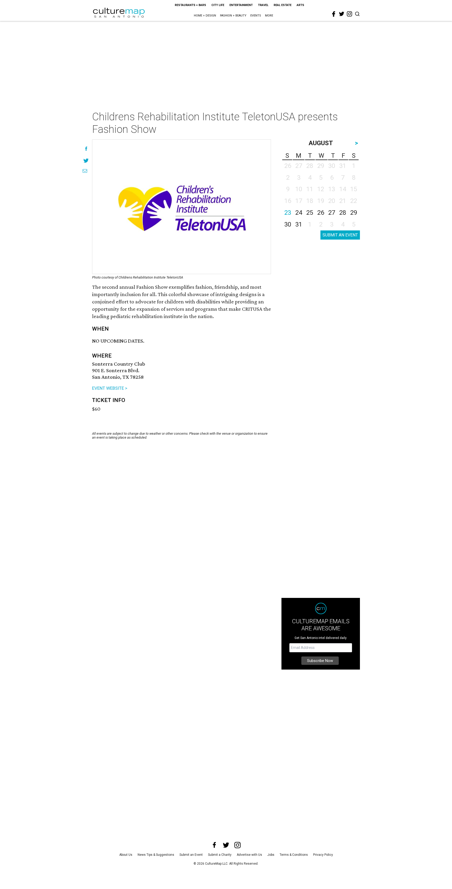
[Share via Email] (85, 171)
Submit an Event (191, 855)
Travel (263, 5)
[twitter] (341, 14)
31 (298, 224)
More (269, 15)
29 (353, 212)
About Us (125, 855)
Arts (300, 5)
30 (287, 224)
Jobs (270, 855)
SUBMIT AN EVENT (340, 235)
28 (342, 212)
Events (255, 15)
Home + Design (205, 15)
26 (320, 212)
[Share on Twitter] (86, 160)
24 (298, 212)
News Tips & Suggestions (156, 855)
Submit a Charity (219, 855)
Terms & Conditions (294, 855)
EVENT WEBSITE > (109, 388)
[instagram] (349, 14)
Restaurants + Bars (190, 5)
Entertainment (241, 5)
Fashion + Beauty (233, 15)
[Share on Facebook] (86, 148)
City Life (217, 5)
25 (309, 212)
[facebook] (333, 14)
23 (287, 212)
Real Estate (282, 5)
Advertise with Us (249, 855)
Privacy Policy (323, 855)
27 (331, 212)
